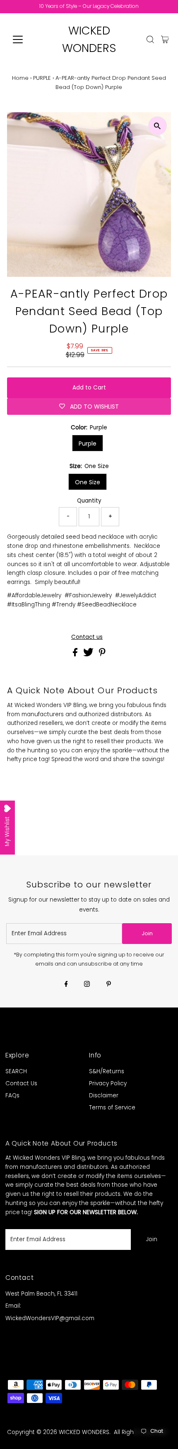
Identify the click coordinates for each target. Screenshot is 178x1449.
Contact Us (21, 1083)
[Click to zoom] (157, 125)
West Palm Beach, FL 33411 (41, 1294)
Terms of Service (112, 1107)
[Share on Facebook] (76, 654)
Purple (87, 443)
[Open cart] (165, 39)
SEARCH (16, 1071)
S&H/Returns (106, 1071)
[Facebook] (66, 985)
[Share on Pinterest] (102, 654)
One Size (87, 482)
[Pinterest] (108, 985)
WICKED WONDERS (84, 1432)
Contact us (87, 637)
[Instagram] (87, 985)
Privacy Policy (108, 1083)
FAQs (12, 1095)
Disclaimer (103, 1095)
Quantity (89, 501)
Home (20, 78)
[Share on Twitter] (89, 654)
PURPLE (42, 78)
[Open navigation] (26, 39)
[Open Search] (150, 39)
